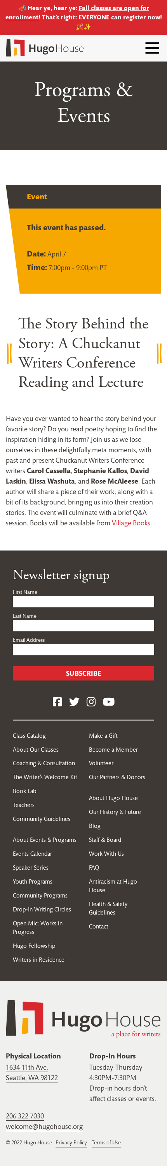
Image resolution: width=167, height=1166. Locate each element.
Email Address (29, 639)
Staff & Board (105, 839)
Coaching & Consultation (44, 763)
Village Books (131, 522)
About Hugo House (113, 798)
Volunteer (101, 763)
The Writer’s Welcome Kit (45, 777)
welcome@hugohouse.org (44, 1126)
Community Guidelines (41, 818)
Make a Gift (103, 735)
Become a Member (113, 749)
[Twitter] (74, 702)
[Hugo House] (83, 1018)
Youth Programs (32, 881)
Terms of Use (106, 1142)
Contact (98, 926)
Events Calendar (32, 853)
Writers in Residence (38, 959)
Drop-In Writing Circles (42, 909)
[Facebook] (57, 702)
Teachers (24, 805)
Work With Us (106, 853)
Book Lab (25, 791)
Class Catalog (29, 735)
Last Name (25, 615)
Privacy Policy (71, 1142)
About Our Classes (36, 749)
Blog (95, 825)
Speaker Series (31, 867)
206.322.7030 (25, 1115)
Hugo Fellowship (34, 945)
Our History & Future (115, 812)
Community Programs (40, 895)
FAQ (94, 867)
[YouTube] (109, 702)
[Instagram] (91, 702)
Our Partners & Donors (117, 777)
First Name (25, 591)
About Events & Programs (45, 839)
